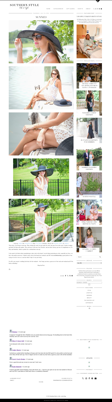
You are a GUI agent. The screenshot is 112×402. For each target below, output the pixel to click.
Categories (57, 8)
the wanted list (89, 300)
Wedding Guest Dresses (89, 114)
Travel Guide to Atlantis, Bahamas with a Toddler (89, 85)
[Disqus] (41, 304)
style (89, 290)
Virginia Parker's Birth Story (89, 16)
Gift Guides (70, 8)
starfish (60, 243)
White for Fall (89, 197)
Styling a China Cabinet (89, 250)
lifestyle (89, 292)
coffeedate (89, 302)
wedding (89, 295)
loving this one (28, 243)
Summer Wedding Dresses (89, 168)
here (85, 277)
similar (20, 243)
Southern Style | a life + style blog (58, 396)
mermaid (56, 243)
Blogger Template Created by (56, 400)
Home (48, 8)
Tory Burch (39, 243)
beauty (89, 297)
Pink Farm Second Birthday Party (89, 223)
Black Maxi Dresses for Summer (89, 141)
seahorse (66, 243)
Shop (79, 8)
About (88, 8)
